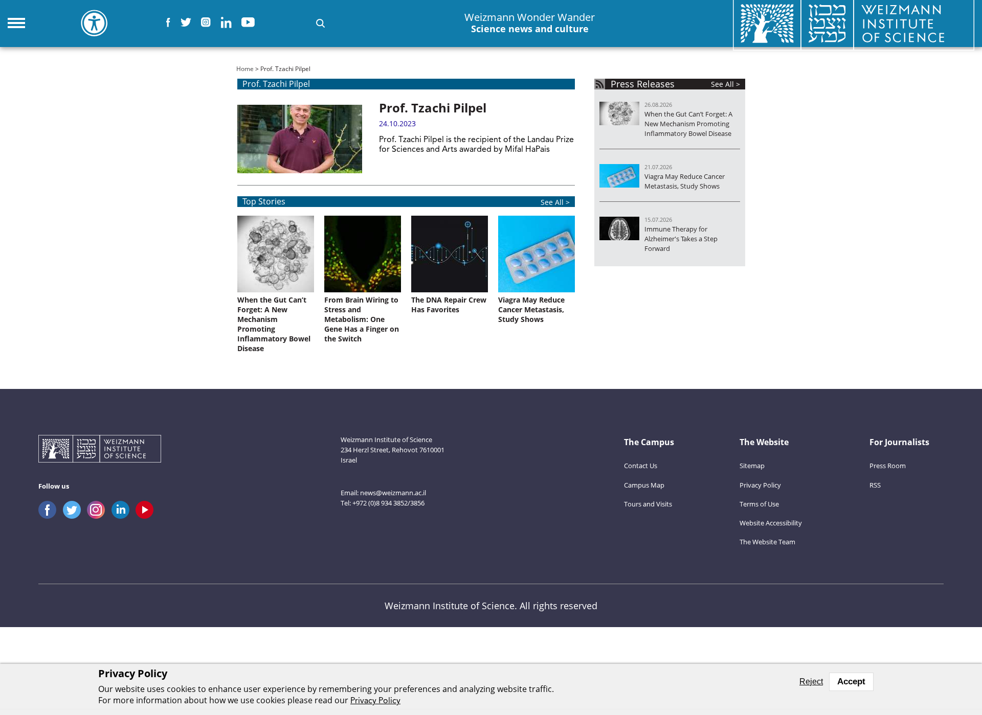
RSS (875, 485)
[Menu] (16, 23)
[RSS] (599, 84)
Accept (851, 681)
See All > (555, 202)
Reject (811, 681)
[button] (320, 23)
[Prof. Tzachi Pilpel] (299, 139)
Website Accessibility (771, 522)
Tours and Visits (648, 504)
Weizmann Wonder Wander (529, 23)
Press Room (887, 465)
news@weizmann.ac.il (393, 492)
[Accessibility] (94, 23)
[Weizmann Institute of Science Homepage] (99, 450)
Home (245, 68)
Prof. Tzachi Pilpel (432, 107)
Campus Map (644, 485)
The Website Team (767, 541)
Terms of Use (759, 504)
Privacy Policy (760, 485)
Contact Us (640, 465)
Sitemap (752, 465)
